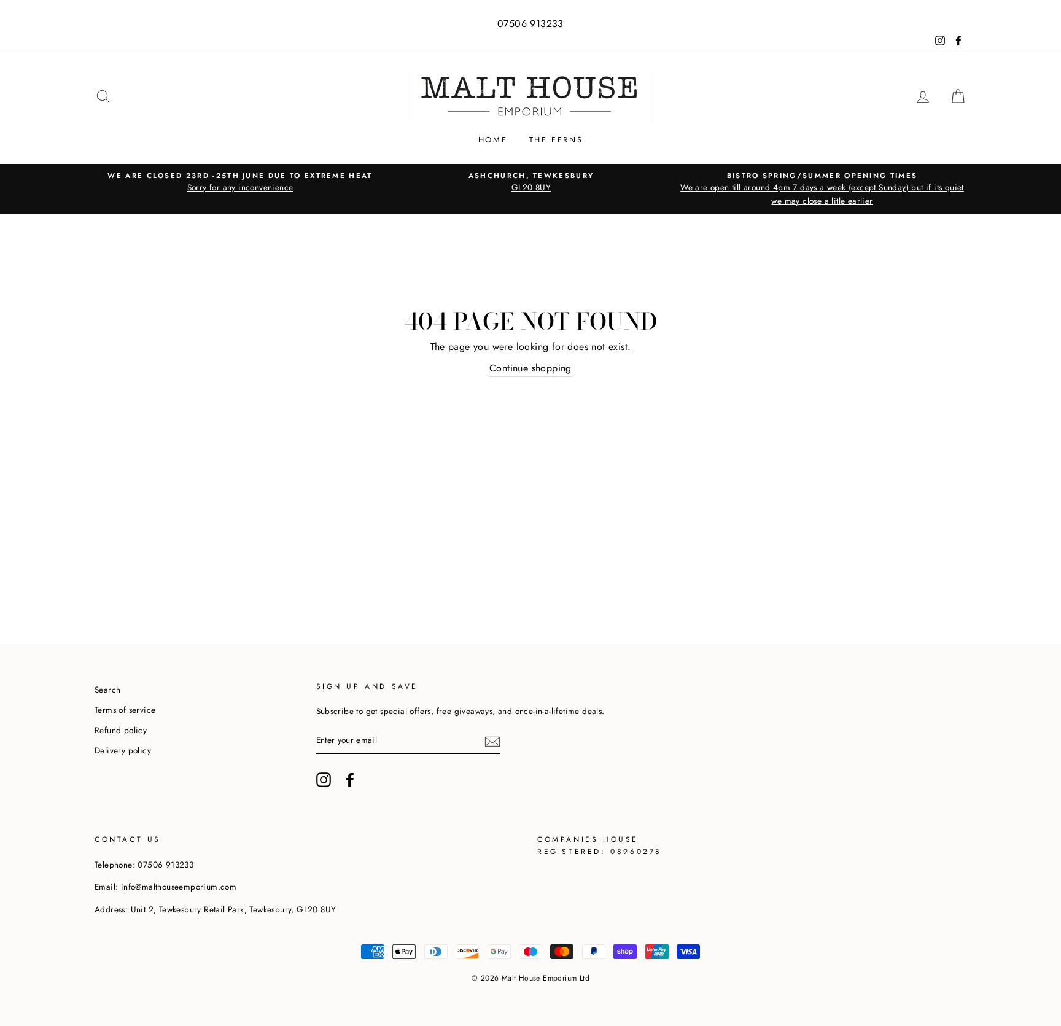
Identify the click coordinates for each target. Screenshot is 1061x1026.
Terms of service (125, 710)
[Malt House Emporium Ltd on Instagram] (323, 779)
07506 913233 (530, 24)
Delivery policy (123, 750)
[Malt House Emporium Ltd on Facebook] (350, 779)
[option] (240, 182)
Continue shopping (530, 368)
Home (492, 140)
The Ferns (556, 140)
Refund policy (121, 730)
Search (107, 689)
